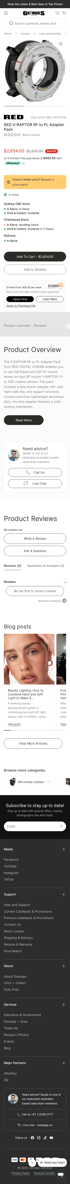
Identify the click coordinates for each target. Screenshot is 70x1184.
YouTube (10, 866)
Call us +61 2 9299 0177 (37, 1114)
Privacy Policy (21, 1173)
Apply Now (20, 299)
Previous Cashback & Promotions (28, 918)
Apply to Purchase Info (21, 305)
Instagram (11, 873)
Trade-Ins (11, 1028)
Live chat (39, 483)
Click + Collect (15, 983)
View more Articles (33, 743)
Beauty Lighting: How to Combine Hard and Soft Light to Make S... (26, 694)
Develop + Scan (16, 1021)
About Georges (15, 976)
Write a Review (35, 538)
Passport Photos (16, 1035)
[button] (34, 13)
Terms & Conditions (46, 1173)
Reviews (40, 325)
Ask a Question (35, 551)
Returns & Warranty (18, 944)
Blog (7, 1048)
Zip (6, 1080)
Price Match (13, 951)
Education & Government (22, 1015)
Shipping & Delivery (18, 938)
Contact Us (12, 924)
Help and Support (17, 905)
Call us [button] (39, 472)
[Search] (11, 23)
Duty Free (11, 989)
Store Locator (14, 931)
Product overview (17, 325)
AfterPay (10, 1073)
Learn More (50, 299)
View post (14, 724)
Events (9, 1041)
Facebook (11, 859)
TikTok (9, 879)
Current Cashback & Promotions (28, 911)
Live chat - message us (37, 1125)
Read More (24, 420)
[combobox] (35, 23)
